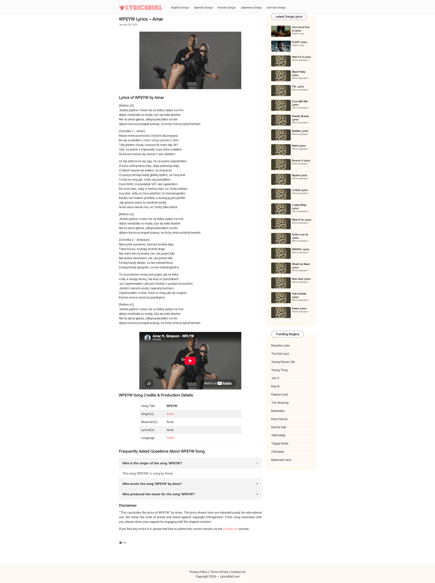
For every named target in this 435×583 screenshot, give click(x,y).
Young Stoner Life (283, 362)
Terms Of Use (219, 572)
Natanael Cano (281, 460)
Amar (170, 414)
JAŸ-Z (275, 378)
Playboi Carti (279, 394)
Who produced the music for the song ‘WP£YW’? (159, 494)
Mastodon (278, 411)
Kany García (279, 419)
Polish (171, 438)
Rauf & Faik (278, 427)
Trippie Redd (279, 443)
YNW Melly (278, 435)
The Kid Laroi (280, 353)
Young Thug (279, 370)
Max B (275, 386)
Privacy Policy (198, 572)
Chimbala (277, 451)
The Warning (280, 402)
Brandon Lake (280, 345)
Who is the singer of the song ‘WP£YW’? (152, 463)
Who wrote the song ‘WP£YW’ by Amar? (152, 484)
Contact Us (230, 529)
